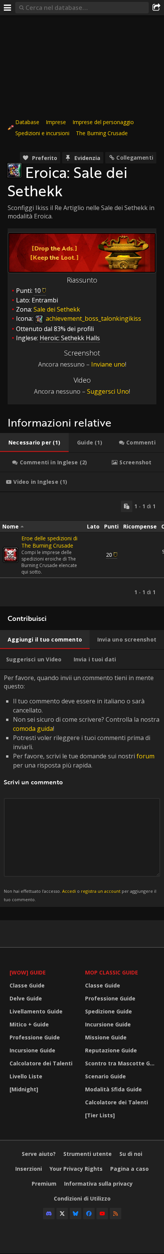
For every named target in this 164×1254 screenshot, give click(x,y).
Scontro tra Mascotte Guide (121, 1063)
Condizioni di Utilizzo (82, 1198)
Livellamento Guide (36, 1011)
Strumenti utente (87, 1153)
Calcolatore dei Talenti (41, 1063)
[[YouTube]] (102, 1213)
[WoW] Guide (28, 972)
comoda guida (33, 728)
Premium (44, 1183)
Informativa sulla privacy (98, 1183)
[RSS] (115, 1213)
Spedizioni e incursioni (42, 133)
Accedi (69, 891)
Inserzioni (28, 1168)
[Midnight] (24, 1089)
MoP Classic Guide (111, 972)
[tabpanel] (82, 549)
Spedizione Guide (108, 1011)
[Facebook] (89, 1213)
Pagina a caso (129, 1168)
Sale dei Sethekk (57, 309)
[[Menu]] (7, 7)
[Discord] (49, 1213)
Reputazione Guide (111, 1050)
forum (145, 756)
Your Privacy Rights (76, 1168)
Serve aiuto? (39, 1153)
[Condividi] (156, 7)
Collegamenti (134, 157)
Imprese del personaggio (103, 122)
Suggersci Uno (108, 391)
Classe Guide (27, 985)
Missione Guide (106, 1037)
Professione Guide (35, 1037)
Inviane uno (108, 364)
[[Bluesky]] (75, 1213)
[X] (62, 1213)
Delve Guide (26, 998)
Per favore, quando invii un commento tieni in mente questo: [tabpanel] (81, 788)
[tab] (34, 442)
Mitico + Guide (29, 1024)
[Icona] (14, 170)
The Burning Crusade (102, 133)
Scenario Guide (105, 1076)
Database (27, 122)
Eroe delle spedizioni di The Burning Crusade (49, 542)
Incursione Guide (32, 1050)
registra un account (101, 891)
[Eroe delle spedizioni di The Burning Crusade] (10, 555)
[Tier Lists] (100, 1115)
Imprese (56, 122)
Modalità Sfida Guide (113, 1089)
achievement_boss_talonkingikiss (92, 318)
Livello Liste (26, 1076)
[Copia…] (126, 506)
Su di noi (130, 1153)
